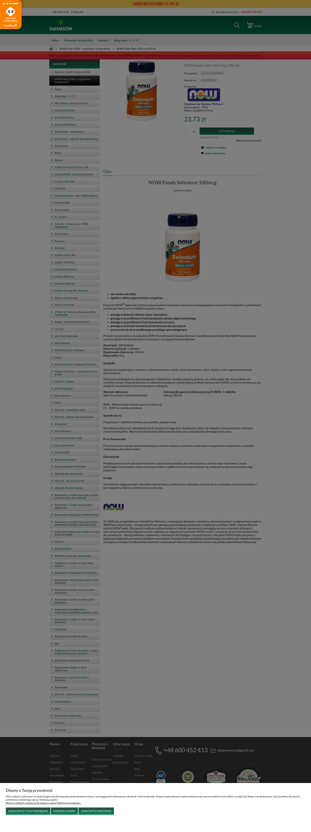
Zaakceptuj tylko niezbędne (28, 811)
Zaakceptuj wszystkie (96, 811)
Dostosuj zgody (64, 811)
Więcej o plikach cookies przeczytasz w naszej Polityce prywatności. (43, 802)
